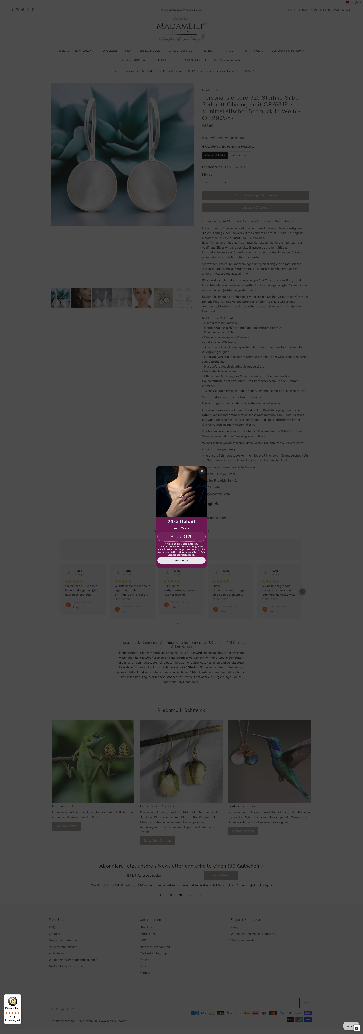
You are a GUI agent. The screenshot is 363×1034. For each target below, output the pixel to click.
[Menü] (19, 996)
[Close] (202, 471)
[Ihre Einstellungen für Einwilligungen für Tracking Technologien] (357, 1028)
